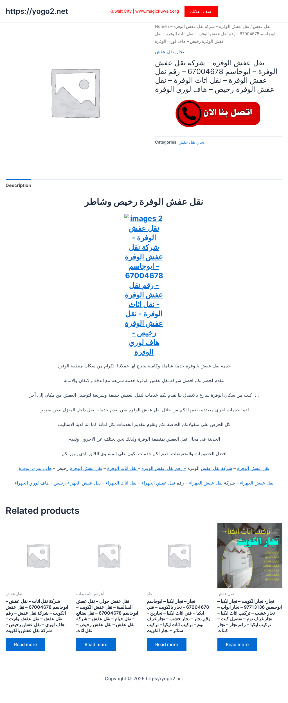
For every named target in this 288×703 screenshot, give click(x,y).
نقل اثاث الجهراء (121, 483)
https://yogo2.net (37, 11)
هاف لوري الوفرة (35, 468)
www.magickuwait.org (157, 11)
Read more (25, 644)
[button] (201, 11)
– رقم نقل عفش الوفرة (163, 468)
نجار (180, 51)
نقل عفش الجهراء (256, 483)
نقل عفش (262, 26)
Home (161, 26)
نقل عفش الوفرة (253, 468)
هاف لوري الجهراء (32, 483)
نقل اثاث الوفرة (122, 468)
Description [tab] (18, 185)
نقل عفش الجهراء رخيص (77, 483)
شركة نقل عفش (216, 468)
